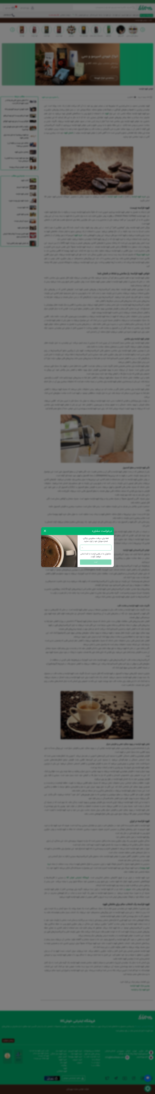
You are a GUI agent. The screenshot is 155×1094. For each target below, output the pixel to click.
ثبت (95, 562)
